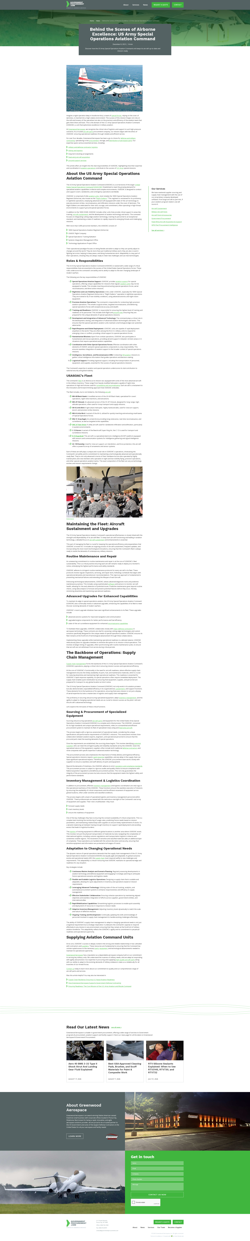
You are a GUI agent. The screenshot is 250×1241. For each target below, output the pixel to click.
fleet (80, 381)
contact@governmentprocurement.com (107, 1230)
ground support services (77, 160)
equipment (103, 948)
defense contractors (130, 748)
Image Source (70, 519)
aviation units (94, 196)
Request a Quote (161, 5)
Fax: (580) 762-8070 (101, 1228)
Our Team (161, 1227)
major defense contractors (123, 629)
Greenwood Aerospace (76, 129)
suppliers (85, 946)
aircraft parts (88, 132)
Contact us (70, 969)
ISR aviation (126, 355)
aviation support (122, 281)
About (126, 5)
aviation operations (88, 168)
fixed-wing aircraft (125, 728)
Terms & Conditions (156, 1236)
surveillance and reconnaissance (108, 385)
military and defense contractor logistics (83, 147)
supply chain (99, 858)
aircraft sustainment (80, 214)
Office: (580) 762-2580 (102, 1225)
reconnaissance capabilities (118, 623)
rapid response (98, 757)
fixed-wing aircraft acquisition (79, 157)
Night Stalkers (101, 198)
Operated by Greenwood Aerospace (76, 8)
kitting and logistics (75, 150)
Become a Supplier (175, 1227)
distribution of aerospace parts (120, 141)
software (111, 584)
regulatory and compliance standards (128, 766)
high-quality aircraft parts (125, 960)
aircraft (108, 392)
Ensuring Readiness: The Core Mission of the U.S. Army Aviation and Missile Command (99, 986)
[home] (76, 4)
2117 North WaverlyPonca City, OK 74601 (102, 1221)
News (145, 5)
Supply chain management (76, 664)
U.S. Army (120, 168)
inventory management (127, 698)
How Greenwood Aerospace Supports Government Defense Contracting (94, 983)
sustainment (120, 689)
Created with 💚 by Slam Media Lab (173, 1236)
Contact (178, 5)
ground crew (118, 312)
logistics (73, 831)
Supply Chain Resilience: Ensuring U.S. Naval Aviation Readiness (91, 980)
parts (97, 948)
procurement (94, 141)
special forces (116, 115)
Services (135, 5)
